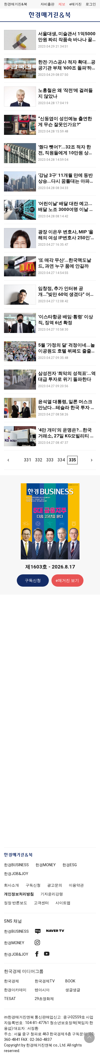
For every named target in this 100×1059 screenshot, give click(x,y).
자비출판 (47, 4)
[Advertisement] (50, 683)
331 (27, 459)
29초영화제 (44, 999)
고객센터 (41, 903)
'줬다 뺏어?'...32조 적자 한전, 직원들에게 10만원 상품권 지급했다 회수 (65, 152)
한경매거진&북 (15, 4)
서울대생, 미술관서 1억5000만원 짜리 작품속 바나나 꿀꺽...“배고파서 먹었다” (66, 39)
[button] (90, 4)
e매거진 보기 (67, 580)
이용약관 (76, 885)
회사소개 (11, 885)
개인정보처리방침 (19, 894)
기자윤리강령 (52, 894)
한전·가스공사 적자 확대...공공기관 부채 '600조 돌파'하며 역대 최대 (66, 67)
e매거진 (75, 4)
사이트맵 (62, 903)
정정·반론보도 (15, 903)
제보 (61, 4)
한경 (16, 865)
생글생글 (72, 990)
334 (61, 459)
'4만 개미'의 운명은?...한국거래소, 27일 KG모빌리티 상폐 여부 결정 (66, 435)
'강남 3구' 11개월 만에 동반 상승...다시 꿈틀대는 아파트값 (66, 181)
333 (50, 459)
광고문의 (54, 885)
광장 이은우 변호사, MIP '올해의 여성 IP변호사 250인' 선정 (65, 237)
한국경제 (11, 981)
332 (38, 459)
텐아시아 (42, 990)
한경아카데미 (15, 990)
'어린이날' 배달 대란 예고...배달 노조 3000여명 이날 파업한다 (66, 209)
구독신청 (33, 580)
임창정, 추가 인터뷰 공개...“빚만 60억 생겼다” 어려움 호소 (66, 294)
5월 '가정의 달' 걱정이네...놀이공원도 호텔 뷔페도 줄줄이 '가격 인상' (67, 350)
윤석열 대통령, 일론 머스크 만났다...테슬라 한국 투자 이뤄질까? (66, 407)
